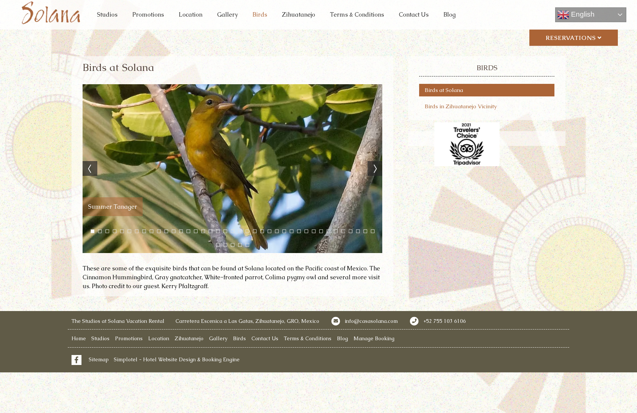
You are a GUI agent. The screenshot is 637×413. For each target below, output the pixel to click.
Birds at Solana (444, 89)
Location (190, 14)
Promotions (148, 14)
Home (79, 338)
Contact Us (414, 14)
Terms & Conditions (357, 14)
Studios (107, 14)
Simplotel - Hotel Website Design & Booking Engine (177, 359)
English (582, 14)
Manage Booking (374, 338)
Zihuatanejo (298, 14)
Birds (260, 14)
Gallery (227, 14)
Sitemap (99, 359)
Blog (449, 14)
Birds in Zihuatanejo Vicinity (461, 106)
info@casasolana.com (371, 321)
